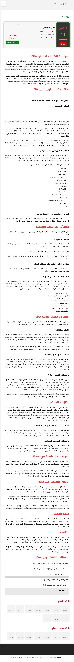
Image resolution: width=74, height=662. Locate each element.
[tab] (37, 563)
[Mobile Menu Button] (3, 3)
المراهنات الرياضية (33, 461)
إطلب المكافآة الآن (12, 42)
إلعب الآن (63, 44)
